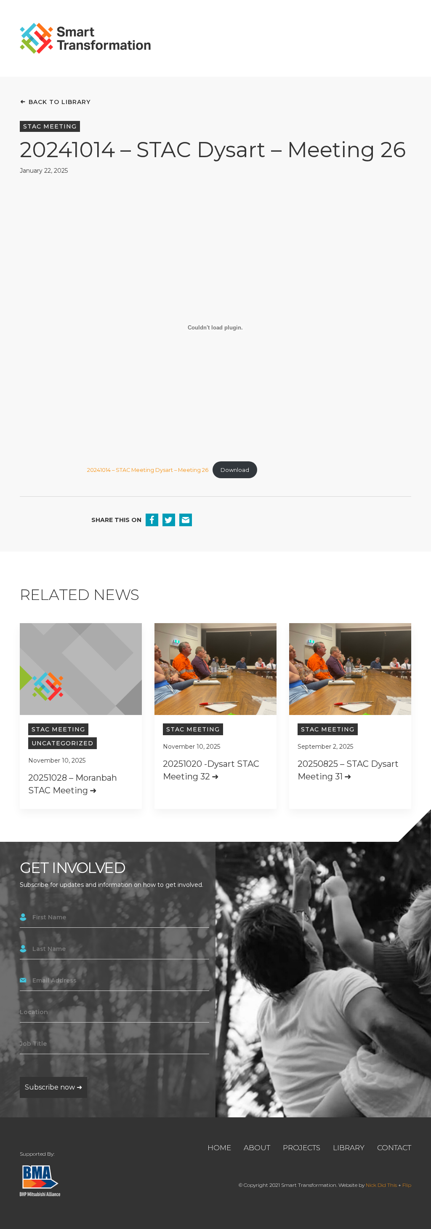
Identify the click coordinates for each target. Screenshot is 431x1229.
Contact (394, 1147)
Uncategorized (62, 743)
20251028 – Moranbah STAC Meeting (72, 784)
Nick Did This (381, 1185)
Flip (406, 1185)
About (257, 1147)
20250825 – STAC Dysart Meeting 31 (348, 770)
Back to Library (59, 102)
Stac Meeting (50, 126)
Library (348, 1147)
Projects (301, 1147)
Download (235, 470)
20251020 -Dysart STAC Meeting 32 (211, 770)
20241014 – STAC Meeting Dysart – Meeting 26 (147, 470)
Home (219, 1147)
